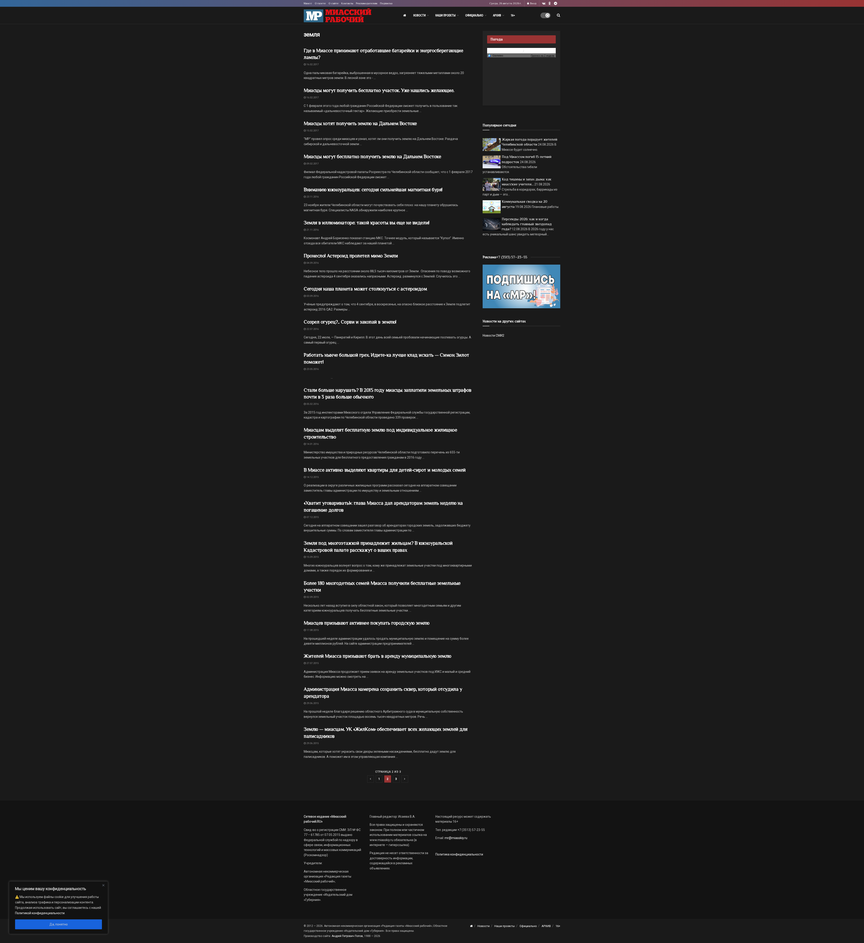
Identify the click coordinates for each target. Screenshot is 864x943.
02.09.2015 (312, 597)
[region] (58, 907)
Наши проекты (445, 15)
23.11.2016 (312, 196)
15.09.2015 (312, 557)
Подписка (386, 3)
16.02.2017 (312, 64)
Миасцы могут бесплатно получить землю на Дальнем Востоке (372, 156)
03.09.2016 (312, 296)
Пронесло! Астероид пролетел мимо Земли (351, 256)
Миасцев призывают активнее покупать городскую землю (367, 623)
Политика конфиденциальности (459, 854)
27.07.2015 (312, 663)
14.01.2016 (312, 444)
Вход (532, 3)
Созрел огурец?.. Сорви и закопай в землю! (350, 322)
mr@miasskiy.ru (455, 838)
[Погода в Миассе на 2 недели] (543, 55)
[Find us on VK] (543, 3)
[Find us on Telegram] (555, 3)
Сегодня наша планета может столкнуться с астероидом (365, 289)
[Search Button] (558, 15)
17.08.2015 (312, 630)
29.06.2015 (312, 703)
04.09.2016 (312, 262)
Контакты (347, 3)
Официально (474, 15)
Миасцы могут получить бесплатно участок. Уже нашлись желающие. (379, 90)
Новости (419, 15)
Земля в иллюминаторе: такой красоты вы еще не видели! (366, 222)
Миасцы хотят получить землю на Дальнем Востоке (360, 123)
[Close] (103, 885)
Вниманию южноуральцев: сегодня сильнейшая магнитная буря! (373, 189)
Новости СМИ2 (493, 335)
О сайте (333, 3)
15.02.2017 (312, 130)
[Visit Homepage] (337, 15)
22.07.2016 (312, 329)
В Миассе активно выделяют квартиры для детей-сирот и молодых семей (385, 470)
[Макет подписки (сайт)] (521, 286)
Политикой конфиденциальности (40, 913)
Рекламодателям (366, 3)
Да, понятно (59, 924)
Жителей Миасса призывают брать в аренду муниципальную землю (377, 656)
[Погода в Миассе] (521, 50)
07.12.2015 (312, 517)
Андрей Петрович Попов (347, 936)
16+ (513, 15)
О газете (320, 3)
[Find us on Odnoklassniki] (550, 3)
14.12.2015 (312, 477)
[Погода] (495, 55)
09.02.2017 (312, 163)
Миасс (308, 3)
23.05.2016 (312, 369)
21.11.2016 (312, 229)
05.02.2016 (312, 404)
